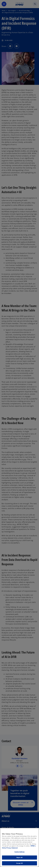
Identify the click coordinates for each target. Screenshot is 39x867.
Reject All (19, 857)
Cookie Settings (19, 852)
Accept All (19, 863)
